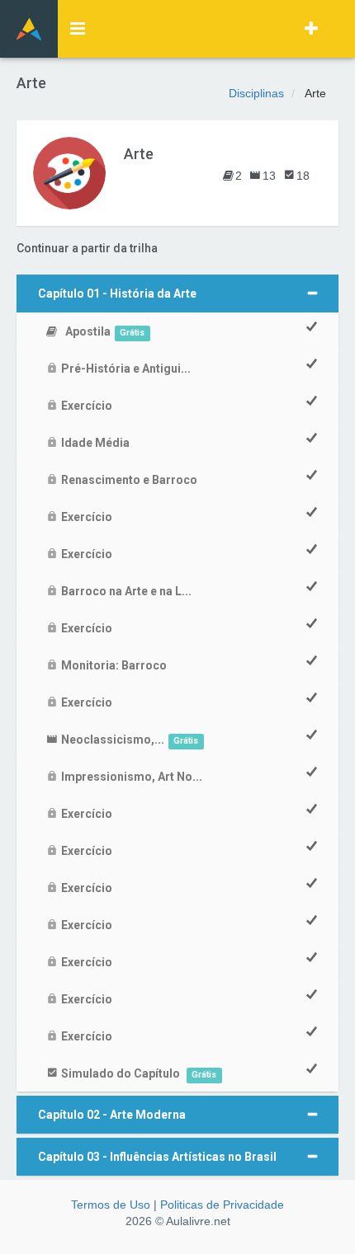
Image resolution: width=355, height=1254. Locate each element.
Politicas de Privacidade (222, 1204)
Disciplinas (256, 93)
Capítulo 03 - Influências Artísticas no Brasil (157, 1156)
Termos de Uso (110, 1204)
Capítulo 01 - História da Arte (117, 293)
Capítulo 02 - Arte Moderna (112, 1114)
